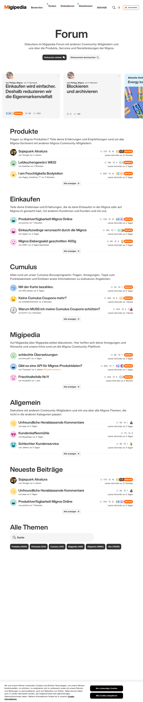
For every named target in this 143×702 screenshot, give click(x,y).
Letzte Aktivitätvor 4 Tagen (120, 436)
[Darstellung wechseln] (119, 7)
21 (113, 219)
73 (125, 433)
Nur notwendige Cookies (106, 688)
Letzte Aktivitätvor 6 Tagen (120, 291)
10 (113, 151)
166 (107, 230)
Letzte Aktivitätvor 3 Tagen (120, 245)
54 (115, 287)
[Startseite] (15, 7)
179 (105, 151)
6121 (39, 113)
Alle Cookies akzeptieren (106, 695)
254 (109, 377)
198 (78, 114)
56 (121, 423)
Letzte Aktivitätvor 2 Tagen (120, 166)
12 (113, 174)
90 (115, 355)
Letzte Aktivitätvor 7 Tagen (120, 370)
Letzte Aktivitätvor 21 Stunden (119, 155)
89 (111, 241)
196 (109, 162)
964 (106, 366)
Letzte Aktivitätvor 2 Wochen (119, 381)
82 (29, 113)
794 (105, 219)
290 (109, 298)
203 (118, 309)
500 (105, 174)
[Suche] (114, 7)
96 (121, 444)
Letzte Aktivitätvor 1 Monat (120, 302)
